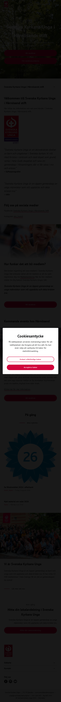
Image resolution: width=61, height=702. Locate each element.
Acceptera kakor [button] (30, 367)
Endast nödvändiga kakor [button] (30, 359)
